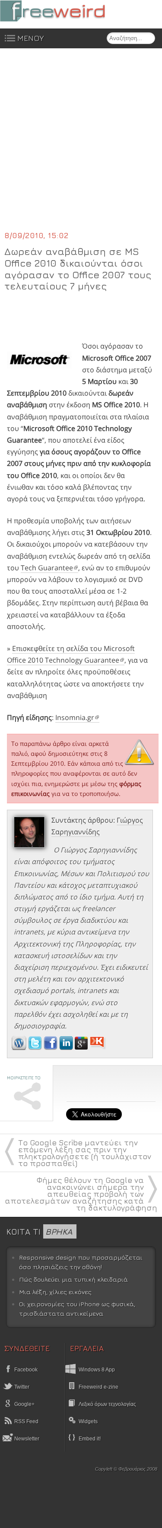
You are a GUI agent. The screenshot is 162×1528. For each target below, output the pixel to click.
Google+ (24, 1404)
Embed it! (90, 1439)
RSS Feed (25, 1421)
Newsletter (26, 1439)
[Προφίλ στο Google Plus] (82, 1047)
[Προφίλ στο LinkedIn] (67, 1047)
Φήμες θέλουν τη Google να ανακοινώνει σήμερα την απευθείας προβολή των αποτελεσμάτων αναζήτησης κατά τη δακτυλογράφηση (81, 1194)
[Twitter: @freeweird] (36, 1047)
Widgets (88, 1421)
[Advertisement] (81, 145)
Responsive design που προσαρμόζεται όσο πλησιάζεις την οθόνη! (81, 1262)
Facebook (25, 1370)
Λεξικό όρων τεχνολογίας (107, 1404)
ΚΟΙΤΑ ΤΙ (39, 1231)
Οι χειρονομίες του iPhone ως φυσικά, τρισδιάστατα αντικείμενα (77, 1308)
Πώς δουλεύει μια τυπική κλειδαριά (73, 1279)
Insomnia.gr (74, 717)
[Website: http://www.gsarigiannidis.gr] (19, 1047)
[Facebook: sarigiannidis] (51, 1047)
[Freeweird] (65, 11)
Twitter (21, 1387)
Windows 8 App (97, 1370)
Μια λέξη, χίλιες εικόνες (55, 1291)
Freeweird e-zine (98, 1387)
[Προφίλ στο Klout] (97, 1047)
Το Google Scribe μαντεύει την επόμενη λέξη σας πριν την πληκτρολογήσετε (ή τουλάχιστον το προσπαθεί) (84, 1153)
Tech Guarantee (47, 567)
